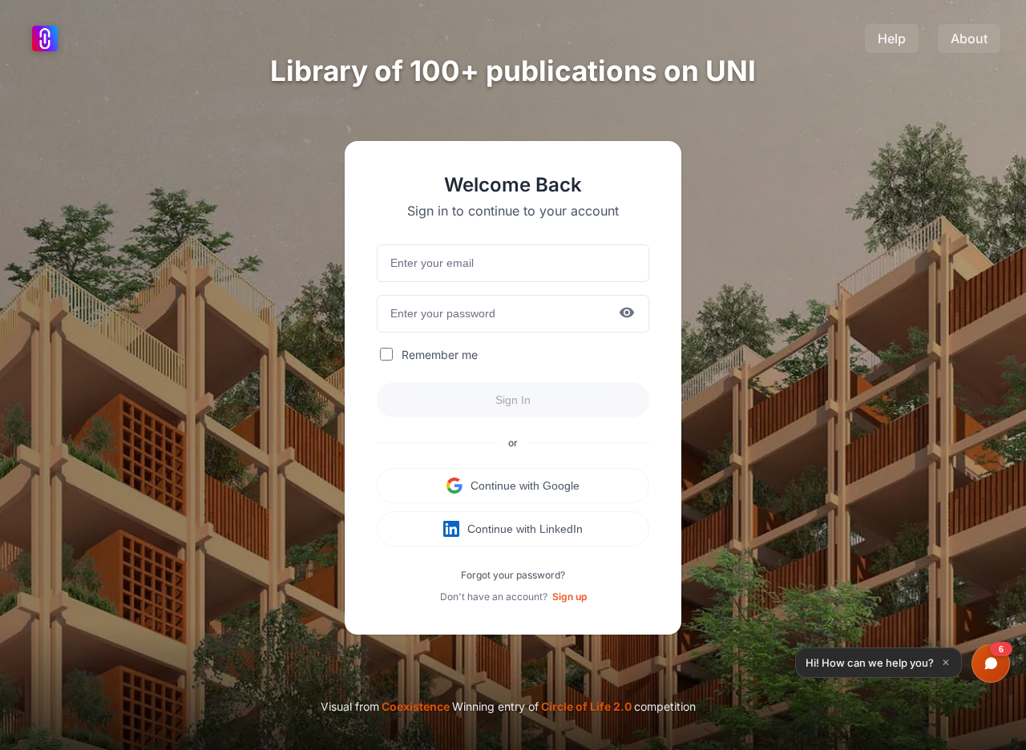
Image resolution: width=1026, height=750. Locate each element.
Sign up (569, 597)
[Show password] (627, 313)
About (969, 38)
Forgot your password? (513, 575)
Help (892, 38)
